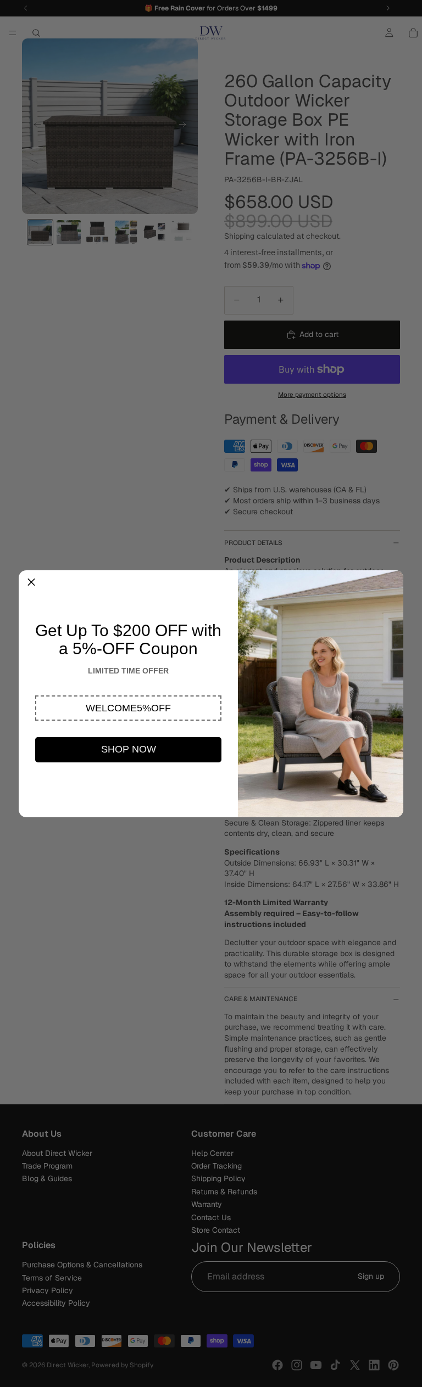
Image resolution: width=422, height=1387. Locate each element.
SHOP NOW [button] (128, 749)
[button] (128, 708)
